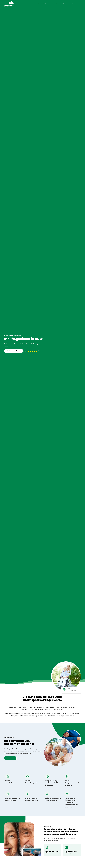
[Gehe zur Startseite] (9, 4)
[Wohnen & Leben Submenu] (48, 4)
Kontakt (78, 4)
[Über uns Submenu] (69, 4)
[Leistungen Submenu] (37, 4)
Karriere (72, 4)
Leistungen (33, 4)
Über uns (65, 4)
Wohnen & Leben (42, 4)
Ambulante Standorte (56, 4)
